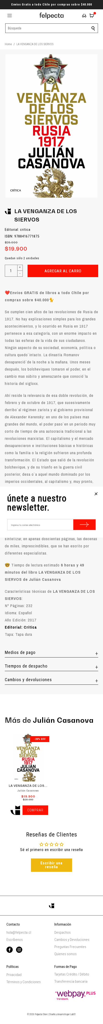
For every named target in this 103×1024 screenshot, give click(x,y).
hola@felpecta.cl (18, 932)
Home (8, 44)
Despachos (62, 932)
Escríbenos (14, 940)
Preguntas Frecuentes (70, 947)
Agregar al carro (63, 271)
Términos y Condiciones (23, 982)
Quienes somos (65, 954)
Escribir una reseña (51, 865)
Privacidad (14, 975)
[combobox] (51, 28)
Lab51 (73, 1014)
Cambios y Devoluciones (71, 940)
